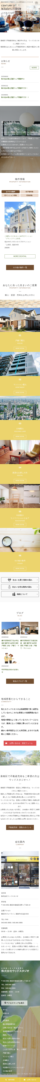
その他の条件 (7, 1071)
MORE (34, 68)
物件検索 (11, 1080)
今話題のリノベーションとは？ (14, 1067)
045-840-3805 (6, 923)
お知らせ (6, 1013)
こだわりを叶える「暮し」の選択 (14, 1049)
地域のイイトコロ (9, 1046)
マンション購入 (8, 1056)
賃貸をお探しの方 (9, 1064)
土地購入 (6, 1060)
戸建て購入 (7, 1053)
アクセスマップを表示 (15, 1003)
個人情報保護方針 (9, 1024)
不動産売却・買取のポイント (20, 827)
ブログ (5, 1017)
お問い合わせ (31, 1080)
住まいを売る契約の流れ (11, 1042)
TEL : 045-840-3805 (8, 984)
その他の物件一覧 (20, 267)
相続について (7, 1035)
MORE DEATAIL (20, 256)
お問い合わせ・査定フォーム (21, 743)
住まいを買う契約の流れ (11, 1038)
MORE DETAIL (20, 348)
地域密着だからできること (12, 1031)
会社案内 (6, 1020)
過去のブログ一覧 (20, 681)
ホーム (5, 1010)
